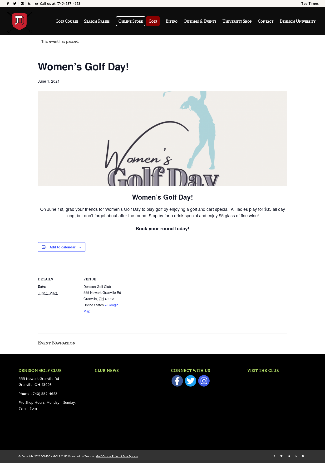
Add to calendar (62, 247)
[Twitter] (14, 3)
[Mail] (36, 3)
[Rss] (29, 3)
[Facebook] (7, 3)
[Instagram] (22, 3)
